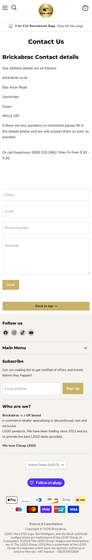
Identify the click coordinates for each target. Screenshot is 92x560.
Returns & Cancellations (46, 524)
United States (43, 465)
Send (11, 284)
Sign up (72, 388)
